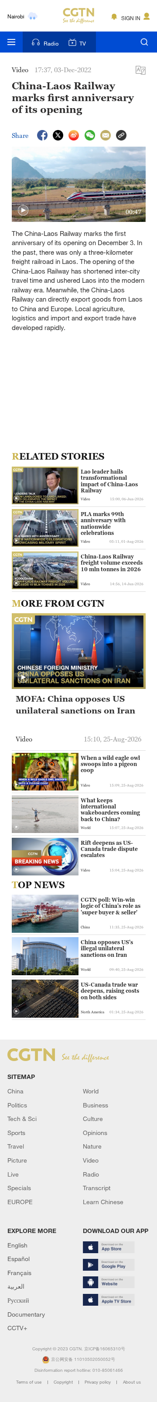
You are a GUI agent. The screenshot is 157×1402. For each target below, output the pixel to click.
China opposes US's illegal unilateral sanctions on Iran (107, 948)
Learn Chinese (103, 1201)
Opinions (95, 1132)
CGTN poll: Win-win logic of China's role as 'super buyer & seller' (110, 906)
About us (132, 1382)
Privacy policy (98, 1382)
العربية (15, 1286)
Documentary (26, 1314)
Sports (16, 1132)
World (91, 1091)
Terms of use (29, 1382)
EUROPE (20, 1201)
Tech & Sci (22, 1118)
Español (18, 1258)
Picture (17, 1160)
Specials (19, 1187)
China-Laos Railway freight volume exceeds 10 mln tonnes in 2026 (112, 563)
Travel (15, 1146)
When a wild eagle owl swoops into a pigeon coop (110, 764)
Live (13, 1174)
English (17, 1245)
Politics (17, 1105)
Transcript (96, 1187)
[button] (23, 210)
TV (82, 43)
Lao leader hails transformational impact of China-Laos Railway (109, 481)
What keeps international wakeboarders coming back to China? (110, 810)
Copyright (64, 1382)
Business (95, 1105)
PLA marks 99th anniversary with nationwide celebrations (103, 523)
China (15, 1091)
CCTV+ (17, 1328)
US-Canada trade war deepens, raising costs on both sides (110, 991)
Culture (93, 1118)
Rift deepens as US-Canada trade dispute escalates (109, 849)
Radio (51, 43)
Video (91, 1160)
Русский (18, 1300)
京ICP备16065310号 (104, 1349)
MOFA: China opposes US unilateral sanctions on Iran (75, 704)
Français (19, 1272)
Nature (92, 1146)
